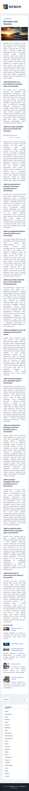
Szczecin (18, 137)
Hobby (6, 722)
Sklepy (6, 752)
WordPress (12, 786)
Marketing (7, 727)
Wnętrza (7, 773)
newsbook (22, 786)
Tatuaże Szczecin (16, 664)
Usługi (6, 770)
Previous (5, 699)
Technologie (8, 757)
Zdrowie (7, 776)
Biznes (6, 711)
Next (25, 699)
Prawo (6, 744)
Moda (6, 730)
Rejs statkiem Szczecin (17, 643)
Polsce (15, 297)
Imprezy (7, 725)
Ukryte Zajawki (9, 765)
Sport (6, 754)
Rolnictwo (7, 749)
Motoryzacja (8, 18)
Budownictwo (8, 714)
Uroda (6, 768)
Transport (7, 760)
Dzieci (6, 717)
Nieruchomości (9, 735)
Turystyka (7, 762)
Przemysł (7, 746)
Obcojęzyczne (9, 738)
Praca (6, 741)
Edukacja (7, 719)
